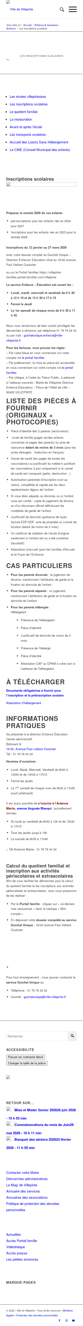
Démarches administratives (27, 1178)
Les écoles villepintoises (28, 96)
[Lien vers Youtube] (73, 1320)
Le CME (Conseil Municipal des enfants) (40, 149)
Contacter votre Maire (22, 1172)
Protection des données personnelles (37, 1315)
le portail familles (32, 357)
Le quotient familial (23, 111)
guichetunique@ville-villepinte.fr (45, 997)
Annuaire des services (23, 1191)
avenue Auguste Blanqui (35, 808)
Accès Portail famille (21, 1240)
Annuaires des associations (27, 1197)
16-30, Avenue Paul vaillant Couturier (31, 749)
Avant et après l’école (26, 126)
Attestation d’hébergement (23, 703)
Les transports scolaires (28, 134)
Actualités (13, 1234)
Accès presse (16, 1253)
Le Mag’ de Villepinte (21, 1184)
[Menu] (70, 9)
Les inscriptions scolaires (29, 104)
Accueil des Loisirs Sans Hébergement (39, 141)
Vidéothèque (15, 1246)
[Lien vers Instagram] (66, 1320)
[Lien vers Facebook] (59, 1320)
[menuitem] (59, 9)
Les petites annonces (22, 1259)
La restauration (21, 119)
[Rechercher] (59, 9)
